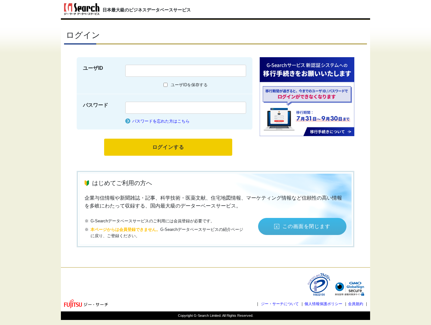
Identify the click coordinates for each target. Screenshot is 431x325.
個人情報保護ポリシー (323, 304)
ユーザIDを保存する (189, 84)
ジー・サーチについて (280, 304)
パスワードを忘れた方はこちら (161, 121)
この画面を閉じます (306, 226)
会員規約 (355, 304)
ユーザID (93, 68)
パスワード (95, 105)
